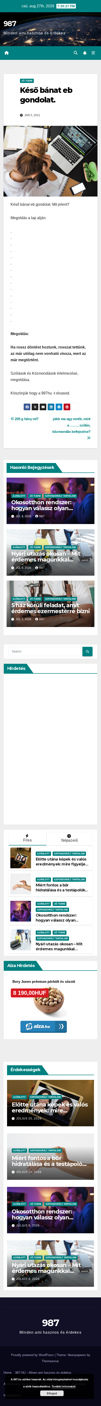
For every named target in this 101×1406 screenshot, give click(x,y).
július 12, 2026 (29, 1172)
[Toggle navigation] (93, 53)
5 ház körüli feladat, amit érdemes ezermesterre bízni (50, 608)
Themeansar (50, 1361)
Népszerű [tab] (69, 840)
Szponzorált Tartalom (60, 496)
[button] (76, 53)
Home (8, 1372)
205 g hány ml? (26, 419)
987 (10, 23)
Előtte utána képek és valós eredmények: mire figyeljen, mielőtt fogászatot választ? (62, 864)
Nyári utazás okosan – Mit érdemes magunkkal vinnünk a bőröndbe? (45, 559)
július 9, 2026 (28, 1225)
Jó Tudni (26, 80)
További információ (64, 1386)
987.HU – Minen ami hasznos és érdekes (43, 1372)
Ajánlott (19, 496)
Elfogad (52, 1393)
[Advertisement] (43, 749)
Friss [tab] (27, 840)
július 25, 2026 (29, 1118)
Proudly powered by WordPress (33, 1355)
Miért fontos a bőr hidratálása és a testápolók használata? (60, 890)
